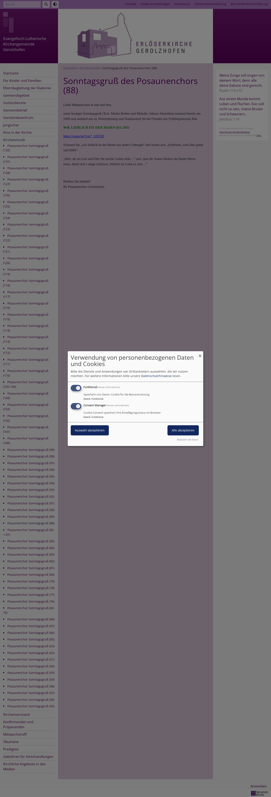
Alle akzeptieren (183, 430)
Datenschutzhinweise (156, 376)
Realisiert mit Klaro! (188, 439)
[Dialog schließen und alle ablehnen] (200, 353)
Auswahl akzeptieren (90, 430)
